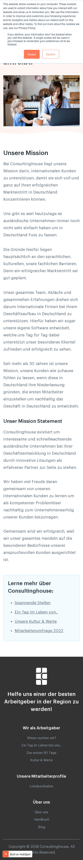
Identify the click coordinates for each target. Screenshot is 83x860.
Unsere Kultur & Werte (36, 621)
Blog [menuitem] (41, 827)
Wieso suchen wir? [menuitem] (41, 738)
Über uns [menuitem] (41, 812)
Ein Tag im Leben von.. (36, 612)
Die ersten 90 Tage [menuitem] (41, 753)
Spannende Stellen (32, 603)
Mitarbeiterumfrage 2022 (39, 631)
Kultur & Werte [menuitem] (41, 760)
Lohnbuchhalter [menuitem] (41, 786)
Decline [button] (50, 54)
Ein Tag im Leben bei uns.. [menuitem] (41, 745)
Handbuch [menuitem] (41, 819)
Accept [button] (32, 54)
